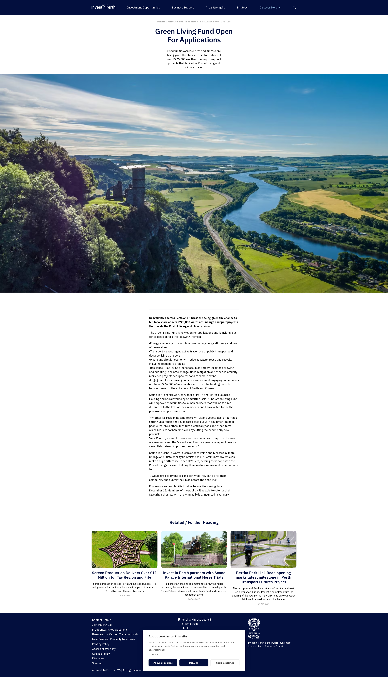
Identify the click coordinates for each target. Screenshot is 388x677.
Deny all (194, 662)
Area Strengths (215, 7)
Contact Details (101, 620)
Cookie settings (225, 662)
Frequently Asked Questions (110, 629)
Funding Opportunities (215, 21)
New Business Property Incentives (113, 639)
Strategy (242, 7)
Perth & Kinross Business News (177, 21)
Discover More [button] (268, 7)
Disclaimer (98, 658)
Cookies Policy (101, 653)
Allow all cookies (163, 662)
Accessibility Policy (103, 649)
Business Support (183, 7)
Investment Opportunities (143, 7)
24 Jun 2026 (194, 599)
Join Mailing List (102, 625)
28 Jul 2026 (124, 595)
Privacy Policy (100, 644)
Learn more (155, 653)
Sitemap (97, 663)
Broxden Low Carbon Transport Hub (115, 634)
